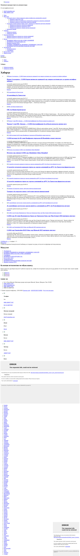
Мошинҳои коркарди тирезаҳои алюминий (21, 25)
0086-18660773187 (9, 283)
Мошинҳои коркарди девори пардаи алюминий (22, 27)
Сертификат (10, 50)
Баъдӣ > (6, 241)
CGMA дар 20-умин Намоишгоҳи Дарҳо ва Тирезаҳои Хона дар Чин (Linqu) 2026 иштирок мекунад (41, 216)
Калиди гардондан (9, 34)
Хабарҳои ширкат (11, 32)
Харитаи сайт (26, 290)
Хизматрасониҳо (11, 49)
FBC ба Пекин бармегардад (16, 109)
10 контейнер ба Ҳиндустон (16, 95)
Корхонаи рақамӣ (11, 29)
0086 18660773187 (8, 286)
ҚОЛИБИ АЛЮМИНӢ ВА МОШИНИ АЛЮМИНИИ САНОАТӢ (24, 44)
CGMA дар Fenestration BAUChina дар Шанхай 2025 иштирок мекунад (31, 230)
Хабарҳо (6, 30)
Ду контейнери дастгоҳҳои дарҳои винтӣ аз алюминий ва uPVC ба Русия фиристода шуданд (38, 206)
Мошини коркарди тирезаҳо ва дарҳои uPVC (19, 37)
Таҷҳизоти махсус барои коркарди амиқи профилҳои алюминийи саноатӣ (26, 18)
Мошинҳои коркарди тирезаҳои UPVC (20, 26)
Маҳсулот (6, 16)
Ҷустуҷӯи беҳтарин (48, 290)
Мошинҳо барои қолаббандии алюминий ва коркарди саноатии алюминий (30, 20)
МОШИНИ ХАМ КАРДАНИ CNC (16, 41)
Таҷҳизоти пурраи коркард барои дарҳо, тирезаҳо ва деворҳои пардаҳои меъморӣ (28, 23)
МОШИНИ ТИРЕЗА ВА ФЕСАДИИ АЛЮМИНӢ (20, 40)
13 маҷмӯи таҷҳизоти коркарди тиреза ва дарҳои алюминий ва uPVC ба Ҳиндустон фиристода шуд (41, 167)
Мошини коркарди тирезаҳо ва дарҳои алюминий (20, 36)
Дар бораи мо (7, 47)
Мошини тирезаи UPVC (13, 43)
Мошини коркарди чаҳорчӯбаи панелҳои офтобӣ (23, 22)
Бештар (9, 89)
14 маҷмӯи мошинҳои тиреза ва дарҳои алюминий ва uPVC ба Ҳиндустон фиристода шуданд (38, 181)
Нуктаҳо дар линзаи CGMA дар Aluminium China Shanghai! (27, 153)
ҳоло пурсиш (4, 270)
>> (8, 241)
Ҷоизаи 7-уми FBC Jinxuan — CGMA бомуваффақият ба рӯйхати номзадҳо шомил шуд (37, 124)
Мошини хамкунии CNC (16, 19)
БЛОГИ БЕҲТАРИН (36, 290)
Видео (5, 39)
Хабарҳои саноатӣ (12, 33)
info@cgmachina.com (9, 285)
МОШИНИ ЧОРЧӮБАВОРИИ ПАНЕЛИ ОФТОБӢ (21, 46)
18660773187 (7, 353)
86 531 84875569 (8, 305)
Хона (5, 15)
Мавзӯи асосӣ (7, 53)
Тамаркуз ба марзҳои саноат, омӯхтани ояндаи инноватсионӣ (28, 191)
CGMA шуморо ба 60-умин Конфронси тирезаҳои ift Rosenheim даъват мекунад (34, 138)
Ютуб (5, 329)
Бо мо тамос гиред (9, 51)
